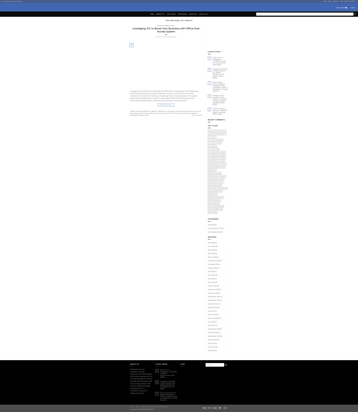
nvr (222, 197)
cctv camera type (213, 149)
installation (134, 391)
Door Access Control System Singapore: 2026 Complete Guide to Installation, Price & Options (220, 86)
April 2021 (211, 325)
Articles (160, 25)
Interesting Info (169, 25)
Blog (330, 1)
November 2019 (214, 329)
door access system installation (185, 111)
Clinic (210, 161)
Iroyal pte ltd (165, 113)
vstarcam (211, 209)
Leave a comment (196, 115)
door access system (170, 111)
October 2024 (213, 304)
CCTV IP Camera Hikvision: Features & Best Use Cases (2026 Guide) (220, 111)
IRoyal (159, 113)
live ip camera (212, 194)
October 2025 (213, 264)
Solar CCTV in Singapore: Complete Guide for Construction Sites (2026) (219, 61)
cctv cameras (212, 146)
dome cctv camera (218, 161)
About (325, 1)
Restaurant (217, 200)
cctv (224, 134)
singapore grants (144, 115)
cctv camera (212, 137)
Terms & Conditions (350, 1)
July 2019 (211, 343)
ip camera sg (220, 179)
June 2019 (211, 347)
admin (174, 37)
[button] (341, 8)
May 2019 (211, 350)
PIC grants (177, 113)
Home (152, 14)
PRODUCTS (160, 14)
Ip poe (210, 182)
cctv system (222, 158)
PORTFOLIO (193, 14)
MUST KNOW (171, 14)
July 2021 (211, 322)
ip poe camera (218, 182)
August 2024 (213, 307)
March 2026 (212, 257)
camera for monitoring (215, 134)
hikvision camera (220, 167)
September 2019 (214, 336)
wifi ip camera (212, 212)
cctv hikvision (221, 152)
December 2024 (214, 297)
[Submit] (355, 14)
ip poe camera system (214, 185)
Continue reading (166, 105)
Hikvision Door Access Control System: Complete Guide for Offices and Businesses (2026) (220, 100)
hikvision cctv (212, 170)
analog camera (212, 131)
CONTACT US (203, 14)
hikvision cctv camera (214, 173)
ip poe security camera (215, 188)
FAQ (342, 1)
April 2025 (211, 282)
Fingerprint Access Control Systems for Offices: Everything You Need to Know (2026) (220, 73)
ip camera (211, 179)
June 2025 (212, 275)
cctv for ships (212, 152)
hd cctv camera (145, 113)
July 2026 (211, 243)
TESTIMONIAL (182, 14)
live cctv (219, 191)
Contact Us (336, 1)
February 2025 (213, 289)
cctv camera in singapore (215, 140)
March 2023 (212, 314)
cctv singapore (212, 158)
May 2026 (211, 250)
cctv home (211, 155)
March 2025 (212, 286)
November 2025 (214, 261)
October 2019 (213, 332)
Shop (221, 206)
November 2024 (214, 300)
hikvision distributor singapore (217, 176)
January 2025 (213, 293)
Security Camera (213, 206)
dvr (209, 164)
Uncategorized (213, 232)
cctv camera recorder (214, 143)
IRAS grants (153, 113)
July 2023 (211, 311)
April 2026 (211, 253)
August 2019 (212, 340)
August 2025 (212, 268)
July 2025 (211, 271)
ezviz (213, 164)
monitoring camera (214, 197)
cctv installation (159, 111)
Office (171, 113)
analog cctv (222, 131)
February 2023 (213, 318)
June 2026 (212, 246)
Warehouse (219, 209)
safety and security (185, 113)
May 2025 (211, 279)
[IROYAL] (179, 7)
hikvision (210, 167)
